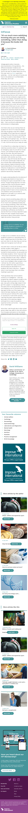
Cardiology (7, 419)
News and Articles (5, 788)
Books (15, 791)
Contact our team (18, 786)
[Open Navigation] (26, 22)
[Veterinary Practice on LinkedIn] (18, 779)
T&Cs (15, 793)
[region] (14, 325)
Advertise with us (18, 788)
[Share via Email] (16, 359)
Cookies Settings (14, 324)
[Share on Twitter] (8, 359)
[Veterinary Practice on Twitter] (9, 779)
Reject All (14, 328)
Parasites (7, 434)
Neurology (7, 430)
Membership (4, 783)
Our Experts (3, 791)
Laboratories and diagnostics (13, 425)
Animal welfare (8, 417)
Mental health (8, 428)
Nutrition (7, 432)
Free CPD (3, 786)
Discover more (7, 770)
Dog (7, 57)
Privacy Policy (17, 796)
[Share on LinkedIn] (13, 359)
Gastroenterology (9, 423)
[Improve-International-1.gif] (14, 453)
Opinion (11, 57)
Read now (7, 519)
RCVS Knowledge (9, 439)
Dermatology (8, 421)
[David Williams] (4, 383)
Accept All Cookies (14, 332)
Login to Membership (8, 27)
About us (16, 783)
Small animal (14, 59)
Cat (4, 57)
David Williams (11, 48)
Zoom (13, 73)
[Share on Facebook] (11, 359)
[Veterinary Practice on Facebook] (14, 779)
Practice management (10, 436)
